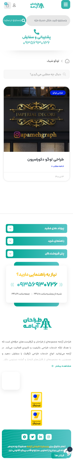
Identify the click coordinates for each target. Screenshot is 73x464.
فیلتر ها (59, 455)
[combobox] (48, 20)
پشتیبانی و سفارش (36, 36)
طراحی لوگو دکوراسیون (45, 159)
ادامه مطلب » (57, 166)
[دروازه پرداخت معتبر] (36, 400)
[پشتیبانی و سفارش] (36, 32)
